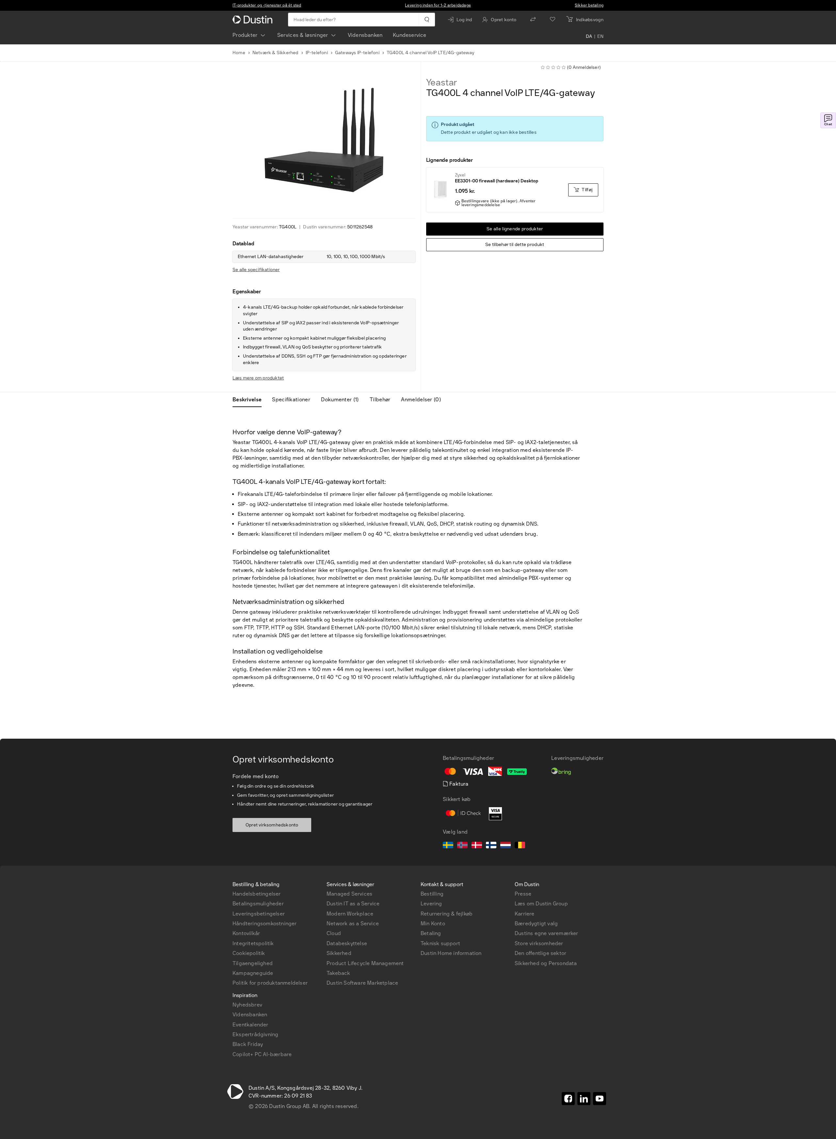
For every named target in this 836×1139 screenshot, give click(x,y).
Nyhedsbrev (247, 1005)
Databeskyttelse (347, 943)
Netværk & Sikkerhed (275, 52)
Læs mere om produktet (258, 378)
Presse (523, 894)
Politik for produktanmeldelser (270, 983)
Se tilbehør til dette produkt (514, 244)
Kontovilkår (246, 933)
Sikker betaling (589, 5)
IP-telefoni (317, 52)
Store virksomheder (539, 943)
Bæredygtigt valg (536, 923)
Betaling (431, 933)
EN (600, 36)
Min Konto (433, 923)
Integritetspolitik (253, 943)
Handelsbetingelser (257, 894)
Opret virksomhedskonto (272, 825)
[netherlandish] (505, 846)
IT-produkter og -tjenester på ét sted (267, 5)
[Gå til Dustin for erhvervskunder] (254, 19)
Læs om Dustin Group (541, 903)
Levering (431, 903)
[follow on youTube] (599, 1098)
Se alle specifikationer (256, 269)
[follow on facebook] (568, 1098)
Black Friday (248, 1044)
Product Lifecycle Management (365, 963)
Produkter (245, 35)
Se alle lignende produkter (515, 229)
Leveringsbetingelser (259, 914)
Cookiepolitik (249, 953)
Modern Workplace (350, 914)
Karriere (525, 914)
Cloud (334, 933)
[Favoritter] (552, 19)
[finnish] (491, 846)
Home (239, 52)
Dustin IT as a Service (353, 903)
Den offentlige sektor (540, 953)
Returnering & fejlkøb (447, 914)
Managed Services (349, 894)
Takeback (338, 973)
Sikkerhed (339, 953)
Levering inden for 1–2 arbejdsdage (438, 5)
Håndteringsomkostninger (265, 923)
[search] (427, 19)
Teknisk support (440, 943)
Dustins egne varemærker (546, 933)
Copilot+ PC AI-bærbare (262, 1054)
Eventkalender (250, 1025)
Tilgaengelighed (253, 963)
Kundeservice (409, 35)
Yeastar (442, 82)
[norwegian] (462, 846)
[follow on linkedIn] (583, 1098)
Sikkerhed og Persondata (546, 963)
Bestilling (432, 894)
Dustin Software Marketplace (362, 983)
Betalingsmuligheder (258, 903)
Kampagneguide (253, 973)
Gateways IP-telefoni (357, 52)
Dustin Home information (451, 953)
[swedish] (448, 846)
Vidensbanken (365, 35)
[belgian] (520, 846)
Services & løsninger (302, 35)
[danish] (477, 846)
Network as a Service (353, 923)
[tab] (250, 399)
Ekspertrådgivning (255, 1034)
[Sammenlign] (533, 19)
